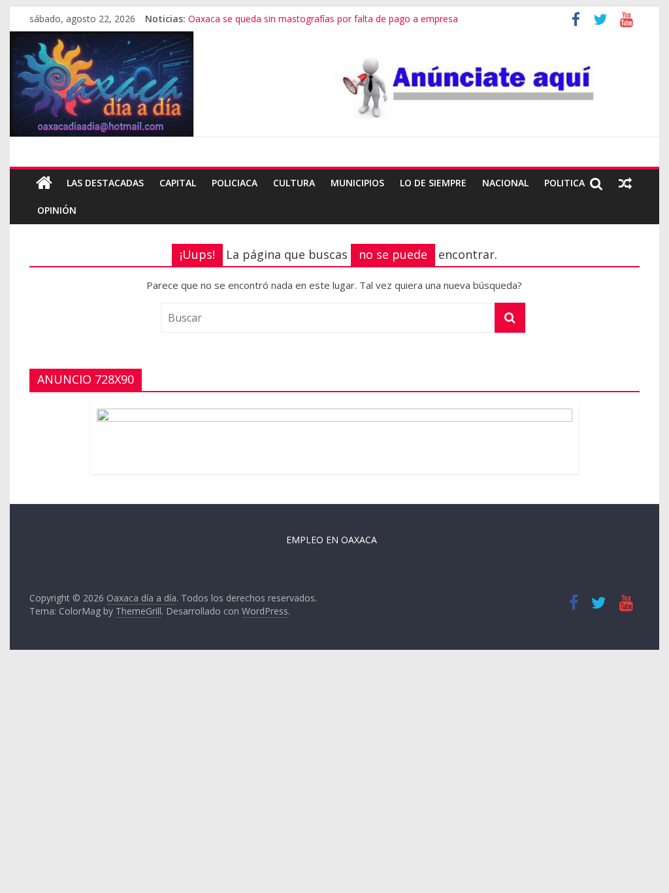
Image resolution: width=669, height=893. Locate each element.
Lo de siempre (433, 183)
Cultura (294, 183)
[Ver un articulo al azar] (625, 183)
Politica (564, 183)
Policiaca (234, 183)
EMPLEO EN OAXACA (331, 539)
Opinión (56, 210)
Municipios (357, 183)
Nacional (505, 183)
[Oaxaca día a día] (334, 84)
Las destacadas (105, 183)
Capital (177, 183)
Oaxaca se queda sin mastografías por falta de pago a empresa (323, 18)
